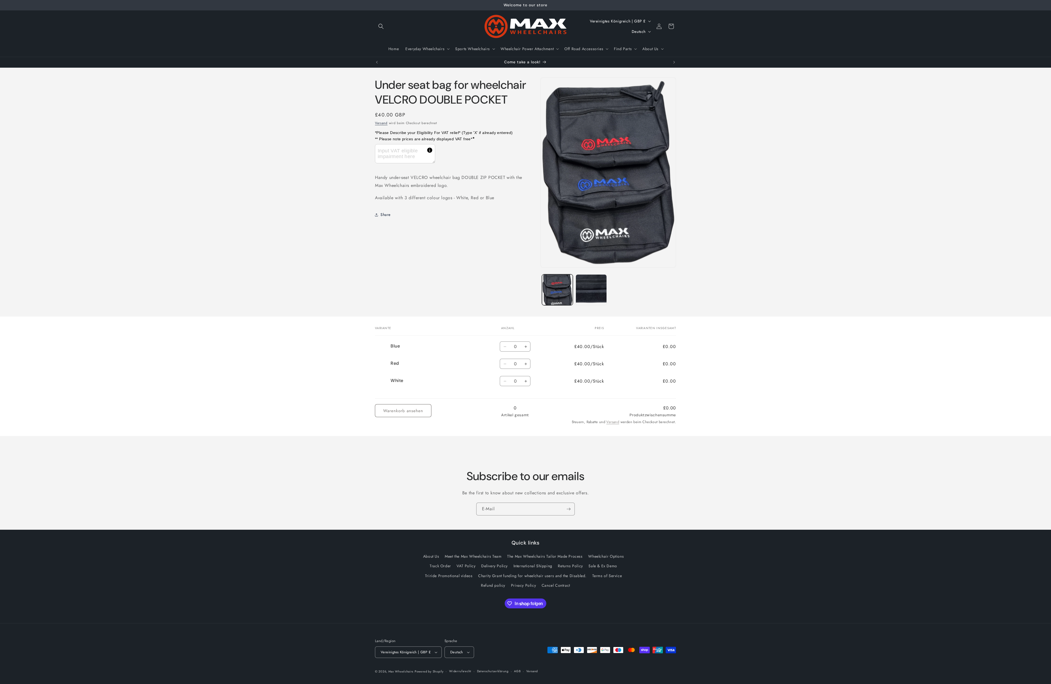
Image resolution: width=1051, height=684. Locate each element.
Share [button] (385, 214)
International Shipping (532, 566)
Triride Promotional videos (449, 575)
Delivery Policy (494, 566)
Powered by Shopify (429, 671)
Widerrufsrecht (460, 671)
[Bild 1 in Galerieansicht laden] (557, 289)
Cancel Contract (556, 585)
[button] (381, 26)
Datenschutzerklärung (493, 671)
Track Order (440, 566)
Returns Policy (570, 566)
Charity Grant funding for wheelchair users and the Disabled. (532, 575)
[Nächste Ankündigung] (674, 62)
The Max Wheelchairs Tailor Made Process (544, 556)
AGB (517, 671)
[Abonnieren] (568, 509)
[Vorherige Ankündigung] (377, 62)
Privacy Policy (523, 585)
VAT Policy (466, 566)
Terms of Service (607, 575)
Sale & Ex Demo (602, 566)
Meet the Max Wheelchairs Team (473, 556)
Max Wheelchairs (401, 671)
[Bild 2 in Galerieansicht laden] (591, 289)
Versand (381, 123)
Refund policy (493, 585)
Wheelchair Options (606, 556)
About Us (431, 556)
